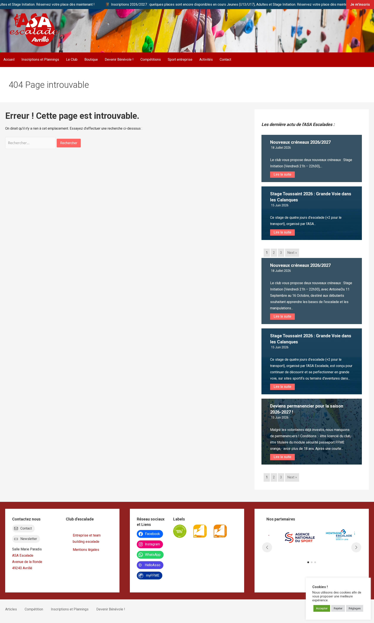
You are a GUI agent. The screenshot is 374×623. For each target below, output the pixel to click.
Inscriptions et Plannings (40, 59)
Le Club (71, 59)
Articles (11, 609)
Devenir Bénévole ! (119, 59)
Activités (206, 59)
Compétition (34, 609)
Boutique (91, 59)
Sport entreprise (180, 59)
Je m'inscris (360, 4)
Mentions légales (86, 550)
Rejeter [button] (338, 608)
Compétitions (150, 59)
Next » (292, 253)
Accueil (9, 59)
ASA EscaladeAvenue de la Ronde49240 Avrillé (27, 561)
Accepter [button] (321, 608)
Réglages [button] (355, 608)
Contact (225, 59)
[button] (308, 562)
